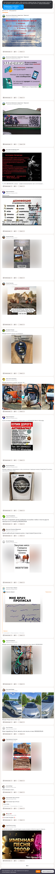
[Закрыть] (22, 6)
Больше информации (44, 3)
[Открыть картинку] (12, 397)
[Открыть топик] (27, 184)
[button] (7, 52)
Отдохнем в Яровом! (10, 592)
